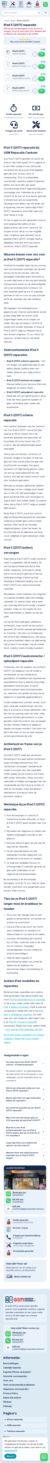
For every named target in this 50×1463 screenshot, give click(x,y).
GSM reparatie (14, 1425)
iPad (13, 20)
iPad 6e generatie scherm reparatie (27, 999)
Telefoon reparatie (16, 1431)
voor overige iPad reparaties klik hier (23, 1029)
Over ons (8, 1380)
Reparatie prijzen (12, 1397)
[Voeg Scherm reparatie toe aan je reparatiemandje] (41, 54)
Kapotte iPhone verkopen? (17, 1372)
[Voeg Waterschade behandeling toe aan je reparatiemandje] (41, 91)
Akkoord (10, 1456)
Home (6, 20)
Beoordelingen (11, 1363)
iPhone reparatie (15, 1419)
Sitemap (7, 1406)
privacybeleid (10, 1450)
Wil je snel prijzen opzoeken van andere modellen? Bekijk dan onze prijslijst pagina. (24, 1038)
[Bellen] (46, 4)
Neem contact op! (22, 1276)
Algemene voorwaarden (16, 1389)
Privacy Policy (10, 1393)
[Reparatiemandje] (45, 12)
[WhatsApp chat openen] (44, 1457)
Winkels (7, 1402)
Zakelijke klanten (12, 1367)
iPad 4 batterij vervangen (16, 1007)
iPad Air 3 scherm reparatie (23, 1022)
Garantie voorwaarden (15, 1376)
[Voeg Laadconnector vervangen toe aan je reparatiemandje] (41, 78)
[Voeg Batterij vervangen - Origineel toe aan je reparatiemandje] (41, 66)
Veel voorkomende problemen (19, 1384)
